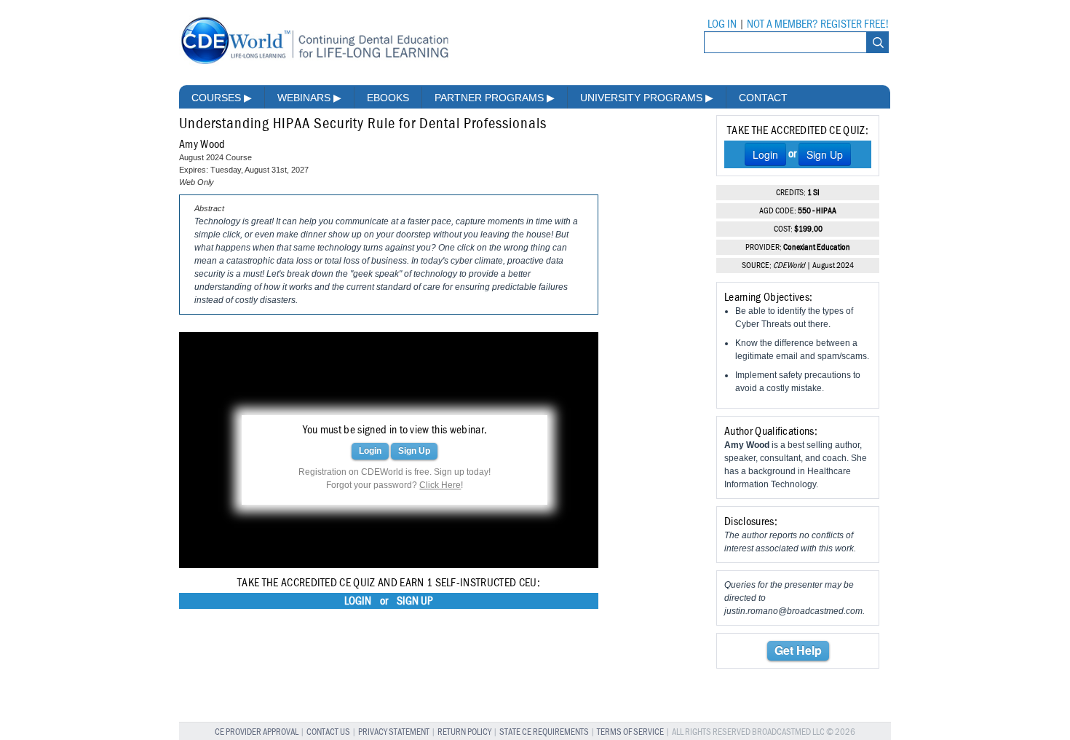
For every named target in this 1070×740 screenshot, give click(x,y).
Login (370, 451)
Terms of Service (630, 732)
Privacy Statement (393, 732)
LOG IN (722, 24)
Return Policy (464, 732)
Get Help (798, 650)
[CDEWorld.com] (314, 63)
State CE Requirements (544, 732)
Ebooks (388, 97)
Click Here (440, 485)
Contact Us (328, 732)
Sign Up (414, 451)
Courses (221, 97)
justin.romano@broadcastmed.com (793, 611)
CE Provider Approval (256, 732)
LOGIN (357, 601)
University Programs (646, 97)
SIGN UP (415, 601)
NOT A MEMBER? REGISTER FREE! (818, 24)
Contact (763, 97)
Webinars (309, 97)
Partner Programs (495, 97)
